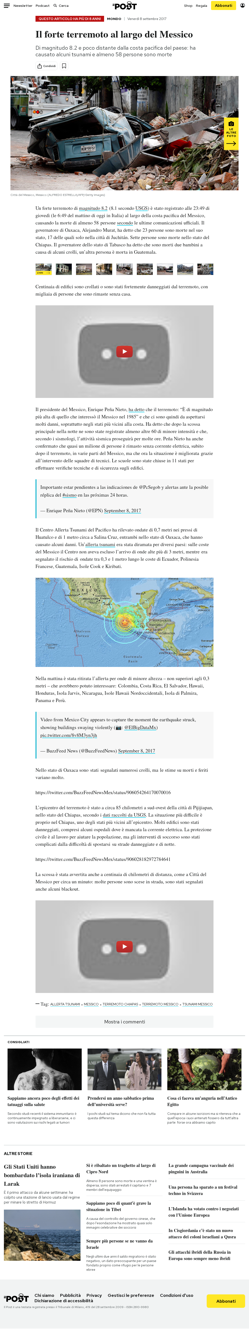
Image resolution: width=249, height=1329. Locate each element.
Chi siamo (44, 1295)
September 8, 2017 (122, 510)
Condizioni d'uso (176, 1295)
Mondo (114, 19)
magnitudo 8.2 (93, 208)
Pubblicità (70, 1295)
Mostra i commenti (124, 1022)
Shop (188, 5)
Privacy (94, 1295)
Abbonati (223, 5)
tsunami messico (197, 1004)
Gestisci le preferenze (131, 1295)
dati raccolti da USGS (124, 814)
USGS (141, 208)
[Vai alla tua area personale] (242, 5)
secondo (125, 222)
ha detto (136, 409)
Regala (201, 5)
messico (91, 1004)
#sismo (69, 494)
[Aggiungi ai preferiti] (64, 66)
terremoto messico (160, 1004)
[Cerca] (55, 5)
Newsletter (23, 5)
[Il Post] (124, 5)
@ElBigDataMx (140, 727)
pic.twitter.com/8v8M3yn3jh (68, 735)
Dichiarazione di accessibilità (64, 1300)
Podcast (43, 5)
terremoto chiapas (120, 1004)
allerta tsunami (100, 544)
